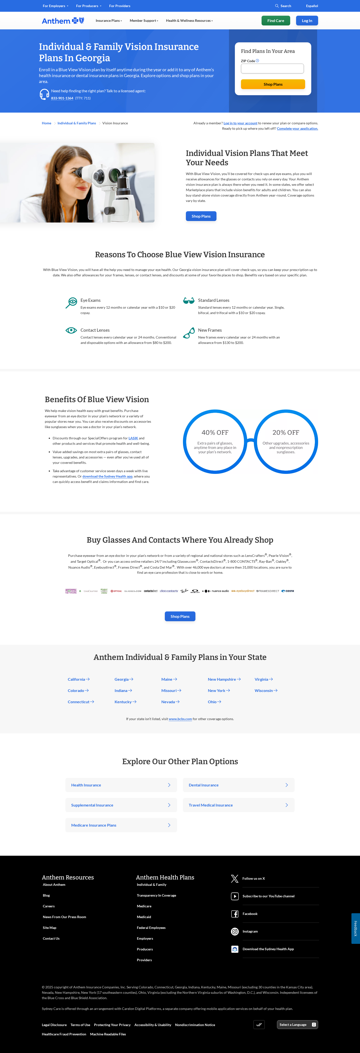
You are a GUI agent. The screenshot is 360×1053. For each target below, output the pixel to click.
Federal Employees (151, 927)
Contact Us (51, 938)
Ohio (212, 701)
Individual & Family (151, 884)
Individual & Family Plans (77, 123)
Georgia (122, 679)
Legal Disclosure (54, 1025)
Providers (144, 960)
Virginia (262, 679)
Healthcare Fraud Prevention (64, 1034)
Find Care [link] (275, 20)
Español (312, 6)
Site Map (49, 927)
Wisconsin (264, 690)
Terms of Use (80, 1025)
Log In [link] (307, 20)
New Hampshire (222, 679)
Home (47, 123)
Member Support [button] (143, 20)
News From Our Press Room (64, 917)
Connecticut (79, 701)
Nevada (168, 701)
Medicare (144, 906)
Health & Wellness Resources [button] (188, 20)
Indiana (121, 690)
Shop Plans (273, 84)
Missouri (169, 690)
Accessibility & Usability (152, 1025)
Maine (167, 679)
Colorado (76, 690)
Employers (145, 938)
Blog (46, 895)
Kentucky (123, 701)
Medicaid (144, 917)
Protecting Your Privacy (112, 1025)
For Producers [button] (87, 6)
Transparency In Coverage (156, 895)
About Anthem (54, 884)
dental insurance (92, 75)
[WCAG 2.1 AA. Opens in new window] (259, 1024)
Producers (145, 949)
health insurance (55, 75)
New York (217, 690)
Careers (49, 906)
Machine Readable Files (108, 1034)
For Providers (119, 7)
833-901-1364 (62, 98)
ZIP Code (248, 61)
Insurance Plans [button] (108, 20)
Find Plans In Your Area (268, 51)
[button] (257, 61)
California (77, 679)
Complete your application (297, 128)
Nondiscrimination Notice (195, 1025)
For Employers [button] (54, 6)
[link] (63, 20)
